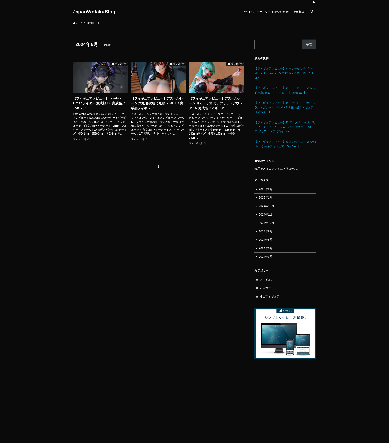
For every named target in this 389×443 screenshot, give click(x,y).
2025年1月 (266, 197)
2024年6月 (266, 248)
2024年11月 (266, 214)
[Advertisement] (285, 398)
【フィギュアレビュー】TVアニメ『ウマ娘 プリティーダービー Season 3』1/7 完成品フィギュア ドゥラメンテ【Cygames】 (285, 127)
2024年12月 (266, 206)
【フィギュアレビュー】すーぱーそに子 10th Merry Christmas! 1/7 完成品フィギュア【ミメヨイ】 (283, 73)
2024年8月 (266, 239)
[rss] (313, 2)
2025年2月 (266, 189)
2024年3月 (266, 256)
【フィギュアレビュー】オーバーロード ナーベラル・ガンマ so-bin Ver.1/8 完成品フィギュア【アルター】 (284, 107)
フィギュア (267, 279)
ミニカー (265, 287)
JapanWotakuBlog (94, 11)
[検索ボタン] (311, 11)
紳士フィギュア (269, 296)
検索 (309, 44)
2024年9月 (266, 231)
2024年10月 (266, 222)
